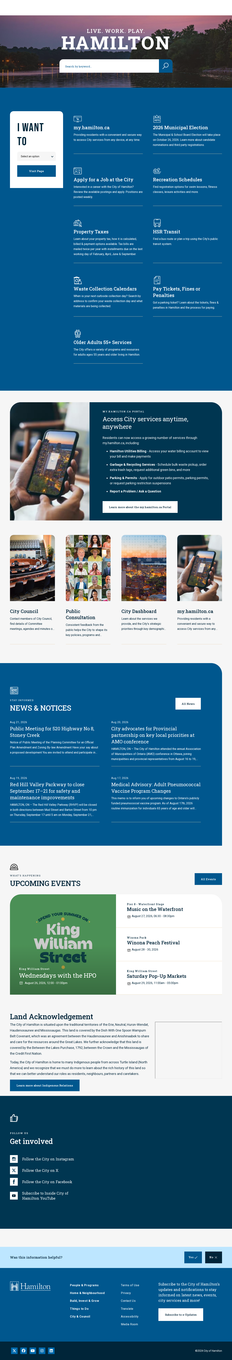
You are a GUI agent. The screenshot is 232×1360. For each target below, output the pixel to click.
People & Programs (84, 1285)
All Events (208, 879)
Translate (127, 1308)
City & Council (80, 1316)
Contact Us (128, 1301)
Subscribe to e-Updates (181, 1314)
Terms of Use (130, 1285)
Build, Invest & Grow (84, 1301)
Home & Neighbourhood (87, 1293)
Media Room (129, 1324)
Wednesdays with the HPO (57, 975)
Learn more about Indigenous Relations (44, 1085)
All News (188, 704)
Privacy (126, 1293)
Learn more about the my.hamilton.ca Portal (140, 507)
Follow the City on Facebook (47, 1181)
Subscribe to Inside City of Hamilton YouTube (45, 1196)
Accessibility (130, 1316)
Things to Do (79, 1308)
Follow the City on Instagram (48, 1159)
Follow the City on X (40, 1170)
